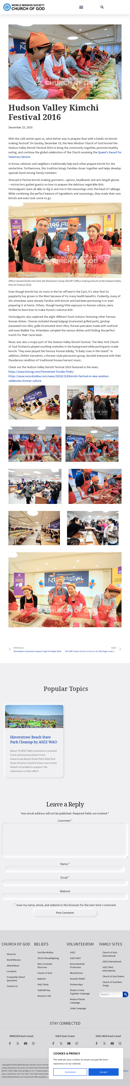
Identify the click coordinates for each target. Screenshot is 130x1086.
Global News (13, 965)
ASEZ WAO (75, 958)
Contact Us (12, 986)
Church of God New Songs (112, 984)
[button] (81, 7)
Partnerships (76, 984)
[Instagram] (33, 1043)
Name (65, 863)
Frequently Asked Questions (16, 978)
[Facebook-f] (10, 1043)
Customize (70, 1072)
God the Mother (45, 952)
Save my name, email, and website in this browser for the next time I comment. (66, 905)
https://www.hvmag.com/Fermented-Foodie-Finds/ (41, 372)
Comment (65, 820)
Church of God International (110, 954)
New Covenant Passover (45, 965)
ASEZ (72, 952)
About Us (11, 954)
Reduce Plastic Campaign (77, 1001)
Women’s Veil (44, 995)
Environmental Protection (77, 965)
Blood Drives (76, 972)
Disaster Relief (77, 978)
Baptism (42, 978)
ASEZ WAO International (109, 969)
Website (65, 891)
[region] (86, 1063)
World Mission (14, 959)
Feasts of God (45, 972)
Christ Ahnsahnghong (48, 958)
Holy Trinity (43, 984)
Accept (103, 1072)
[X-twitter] (18, 1043)
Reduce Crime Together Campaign (80, 992)
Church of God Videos (113, 976)
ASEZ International (112, 961)
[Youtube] (26, 1043)
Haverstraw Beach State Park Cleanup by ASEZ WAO (33, 739)
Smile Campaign (78, 1008)
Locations (12, 971)
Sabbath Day (44, 990)
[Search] (125, 994)
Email (65, 877)
